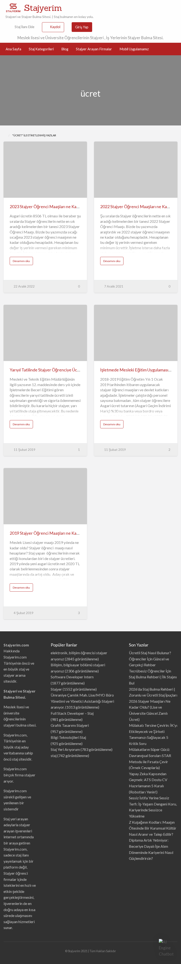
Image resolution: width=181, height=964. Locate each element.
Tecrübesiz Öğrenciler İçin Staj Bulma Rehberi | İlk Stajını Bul (153, 677)
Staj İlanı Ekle (24, 27)
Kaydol (55, 27)
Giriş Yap (81, 27)
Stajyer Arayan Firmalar (94, 49)
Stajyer (56, 689)
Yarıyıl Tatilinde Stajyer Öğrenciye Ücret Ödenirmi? (56, 369)
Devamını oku (23, 262)
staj (54, 755)
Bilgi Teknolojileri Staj (68, 737)
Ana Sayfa (13, 49)
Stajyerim (43, 7)
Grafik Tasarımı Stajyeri (70, 725)
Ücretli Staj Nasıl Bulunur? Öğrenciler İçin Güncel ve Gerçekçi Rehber (150, 658)
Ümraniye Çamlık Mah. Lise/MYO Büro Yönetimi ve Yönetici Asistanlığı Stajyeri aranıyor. (82, 701)
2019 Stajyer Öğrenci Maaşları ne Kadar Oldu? (52, 533)
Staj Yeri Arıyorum (65, 749)
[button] (166, 948)
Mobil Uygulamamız (134, 49)
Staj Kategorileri (41, 49)
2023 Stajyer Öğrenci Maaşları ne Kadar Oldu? (52, 206)
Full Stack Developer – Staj (72, 713)
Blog (64, 49)
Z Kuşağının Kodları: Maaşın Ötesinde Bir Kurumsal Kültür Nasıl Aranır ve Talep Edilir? (152, 828)
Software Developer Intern (72, 677)
